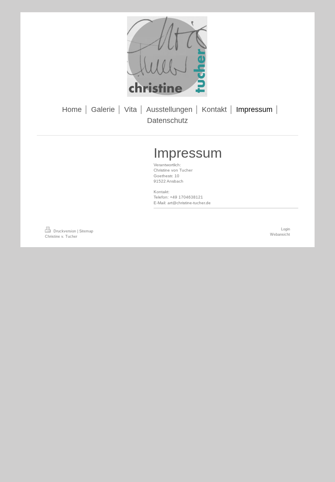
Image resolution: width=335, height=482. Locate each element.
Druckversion (64, 231)
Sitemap (86, 231)
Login (285, 229)
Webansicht (280, 234)
